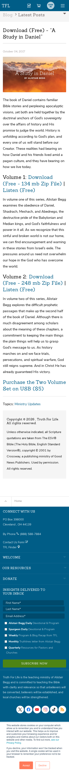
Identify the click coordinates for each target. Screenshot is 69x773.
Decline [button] (43, 765)
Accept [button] (26, 765)
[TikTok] (54, 709)
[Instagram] (45, 709)
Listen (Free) (19, 190)
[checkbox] (34, 638)
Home (18, 501)
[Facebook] (28, 709)
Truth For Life (6, 5)
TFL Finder (10, 547)
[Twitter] (20, 709)
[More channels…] (62, 709)
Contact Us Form (14, 542)
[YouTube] (37, 709)
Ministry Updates (28, 404)
